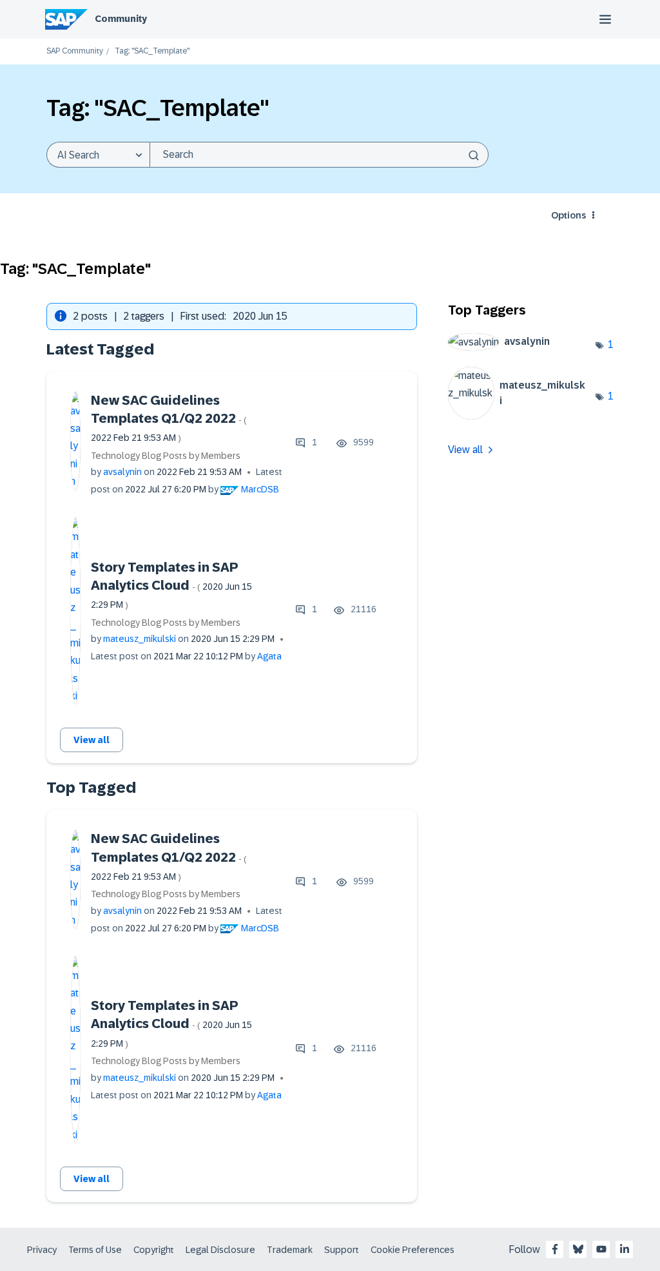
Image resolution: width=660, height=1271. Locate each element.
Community (121, 19)
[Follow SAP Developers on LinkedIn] (624, 1249)
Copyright (153, 1250)
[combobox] (319, 155)
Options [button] (568, 215)
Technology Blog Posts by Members (165, 456)
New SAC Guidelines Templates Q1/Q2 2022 (169, 418)
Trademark (290, 1250)
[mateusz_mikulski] (522, 416)
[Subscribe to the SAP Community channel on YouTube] (601, 1249)
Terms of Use (95, 1250)
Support (341, 1250)
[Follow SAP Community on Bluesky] (578, 1249)
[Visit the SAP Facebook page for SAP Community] (555, 1249)
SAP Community (74, 51)
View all (91, 740)
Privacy (42, 1250)
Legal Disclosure (220, 1250)
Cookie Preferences (412, 1250)
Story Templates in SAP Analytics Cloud (171, 585)
